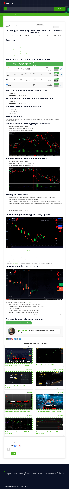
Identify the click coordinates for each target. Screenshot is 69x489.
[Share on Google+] (12, 339)
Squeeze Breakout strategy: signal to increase (19, 51)
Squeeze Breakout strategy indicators (17, 47)
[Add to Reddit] (17, 339)
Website (56, 67)
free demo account (16, 263)
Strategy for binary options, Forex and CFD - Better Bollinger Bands (49, 432)
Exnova (28, 302)
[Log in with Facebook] (17, 446)
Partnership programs (58, 369)
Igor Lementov (22, 330)
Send (13, 453)
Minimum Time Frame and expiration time (18, 43)
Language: (55, 24)
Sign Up (56, 70)
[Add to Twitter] (20, 339)
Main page (11, 14)
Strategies (30, 415)
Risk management (13, 49)
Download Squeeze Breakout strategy (17, 55)
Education (30, 392)
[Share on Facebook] (9, 339)
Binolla (28, 250)
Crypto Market (29, 369)
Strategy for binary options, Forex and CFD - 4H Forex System (17, 432)
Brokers (30, 346)
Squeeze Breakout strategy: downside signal (18, 53)
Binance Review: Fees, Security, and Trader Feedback (16, 386)
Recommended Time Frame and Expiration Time (19, 45)
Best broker (60, 8)
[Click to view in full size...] (34, 155)
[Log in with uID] (15, 446)
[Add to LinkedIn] (15, 339)
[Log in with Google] (20, 446)
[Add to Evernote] (7, 339)
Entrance (26, 486)
